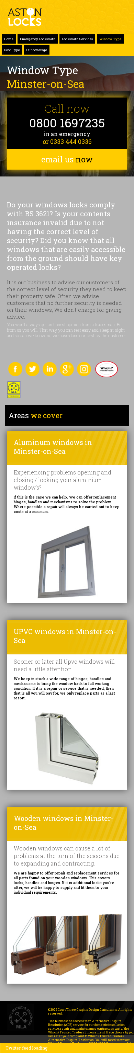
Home (8, 39)
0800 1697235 (67, 123)
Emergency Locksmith (37, 39)
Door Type (12, 50)
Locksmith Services (77, 39)
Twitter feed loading (26, 1048)
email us (67, 159)
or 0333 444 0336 (67, 141)
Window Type (110, 39)
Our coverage (36, 50)
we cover (36, 415)
